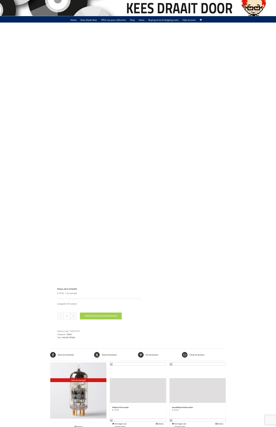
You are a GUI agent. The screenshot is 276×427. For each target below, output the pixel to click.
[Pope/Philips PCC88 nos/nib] (198, 390)
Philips (72, 337)
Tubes (69, 334)
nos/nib (65, 337)
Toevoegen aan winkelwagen (100, 315)
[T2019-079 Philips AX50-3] (92, 153)
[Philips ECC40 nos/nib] (138, 390)
